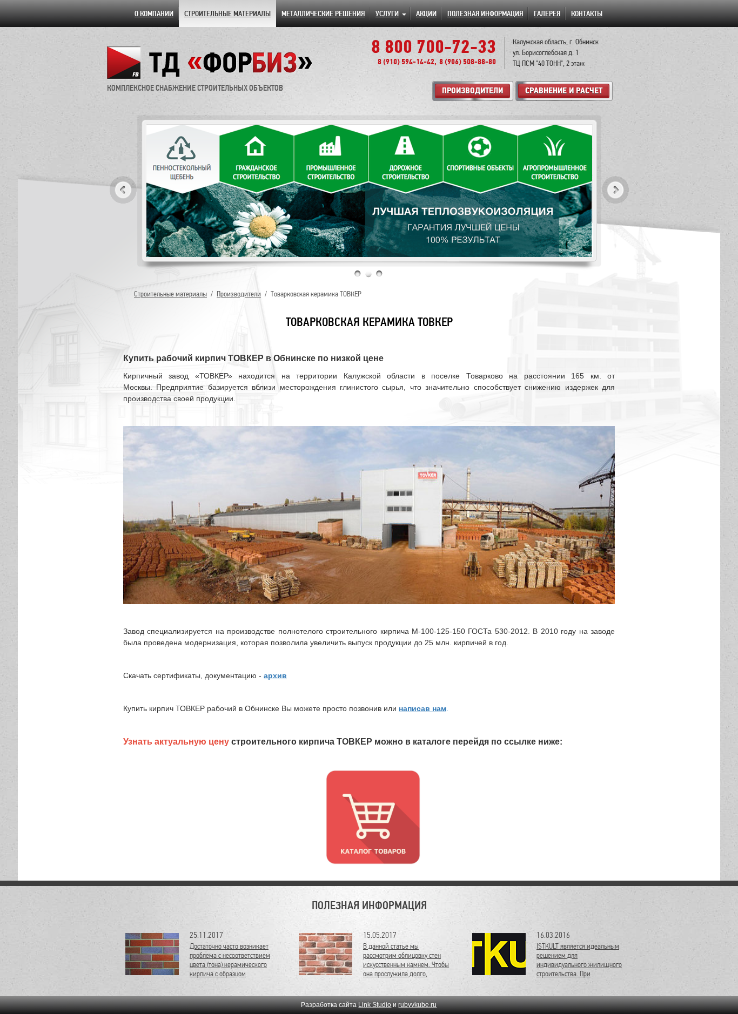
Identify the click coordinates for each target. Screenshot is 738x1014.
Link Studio (374, 1005)
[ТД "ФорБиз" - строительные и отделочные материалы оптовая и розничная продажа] (210, 62)
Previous (123, 190)
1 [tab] (357, 274)
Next (615, 190)
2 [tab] (368, 274)
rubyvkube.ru (417, 1005)
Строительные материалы (170, 294)
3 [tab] (379, 274)
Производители (239, 294)
